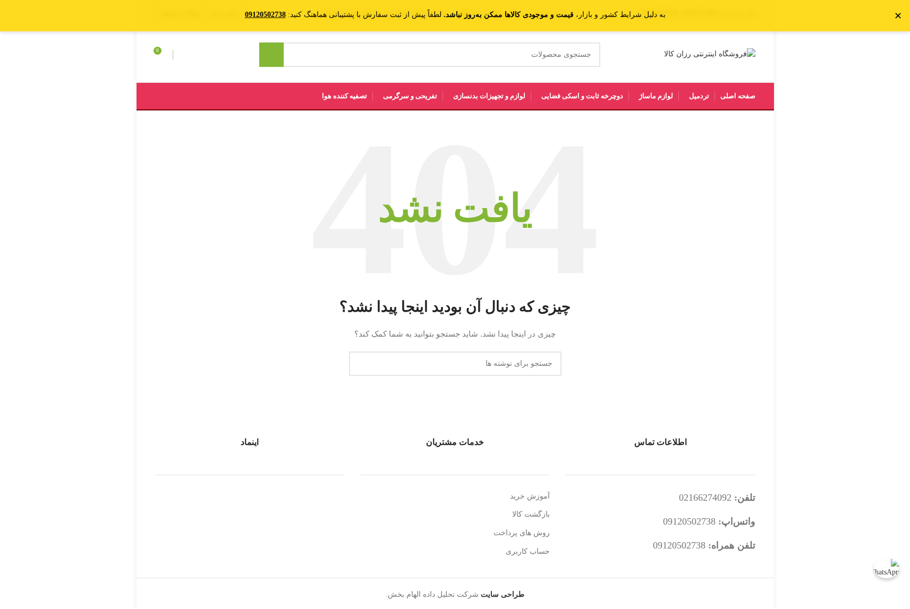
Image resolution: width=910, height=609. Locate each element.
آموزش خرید (530, 496)
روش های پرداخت (522, 533)
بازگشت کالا (531, 514)
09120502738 (689, 521)
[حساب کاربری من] (183, 54)
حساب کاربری (528, 551)
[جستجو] (271, 54)
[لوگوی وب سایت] (709, 54)
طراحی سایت (502, 594)
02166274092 (705, 497)
